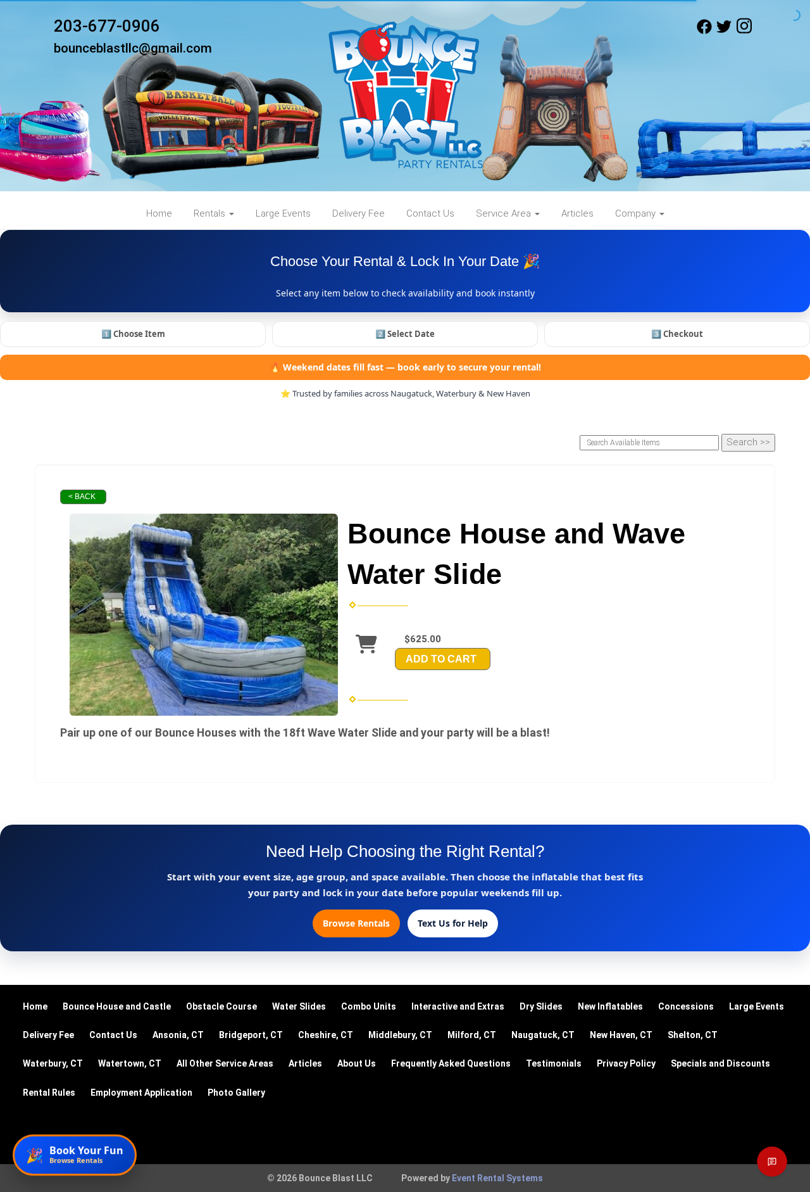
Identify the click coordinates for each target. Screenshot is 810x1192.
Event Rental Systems (497, 1178)
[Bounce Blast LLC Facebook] (704, 31)
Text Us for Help (453, 923)
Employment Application (141, 1092)
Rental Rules (49, 1092)
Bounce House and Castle (117, 1006)
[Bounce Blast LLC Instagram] (744, 31)
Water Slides (299, 1006)
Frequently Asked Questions (451, 1063)
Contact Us (430, 213)
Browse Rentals (356, 923)
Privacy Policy (626, 1063)
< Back (82, 496)
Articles (577, 213)
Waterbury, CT (53, 1063)
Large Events (283, 213)
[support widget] (772, 1161)
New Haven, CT (621, 1035)
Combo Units (368, 1006)
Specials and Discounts (720, 1063)
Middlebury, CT (400, 1035)
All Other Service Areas (225, 1063)
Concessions (686, 1006)
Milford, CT (471, 1035)
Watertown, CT (129, 1063)
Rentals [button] (211, 213)
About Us (356, 1063)
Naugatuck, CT (543, 1035)
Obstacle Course (221, 1006)
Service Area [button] (504, 213)
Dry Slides (541, 1006)
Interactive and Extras (457, 1006)
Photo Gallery (236, 1092)
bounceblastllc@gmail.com (133, 48)
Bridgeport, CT (251, 1035)
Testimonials (554, 1063)
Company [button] (636, 213)
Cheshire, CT (325, 1035)
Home (159, 213)
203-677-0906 (107, 25)
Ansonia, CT (178, 1035)
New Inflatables (610, 1006)
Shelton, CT (693, 1035)
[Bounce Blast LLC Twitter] (724, 31)
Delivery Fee (358, 213)
